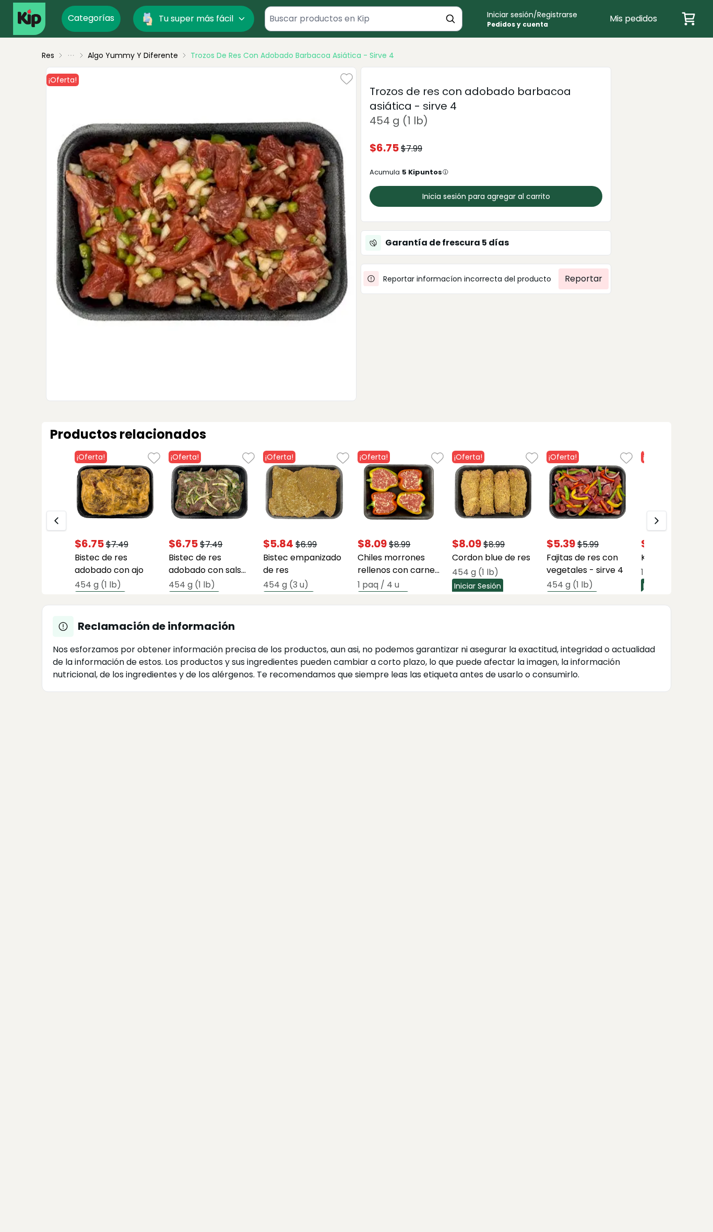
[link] (292, 55)
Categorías (91, 18)
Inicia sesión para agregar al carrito (486, 196)
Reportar (583, 279)
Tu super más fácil (196, 19)
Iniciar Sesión (477, 586)
